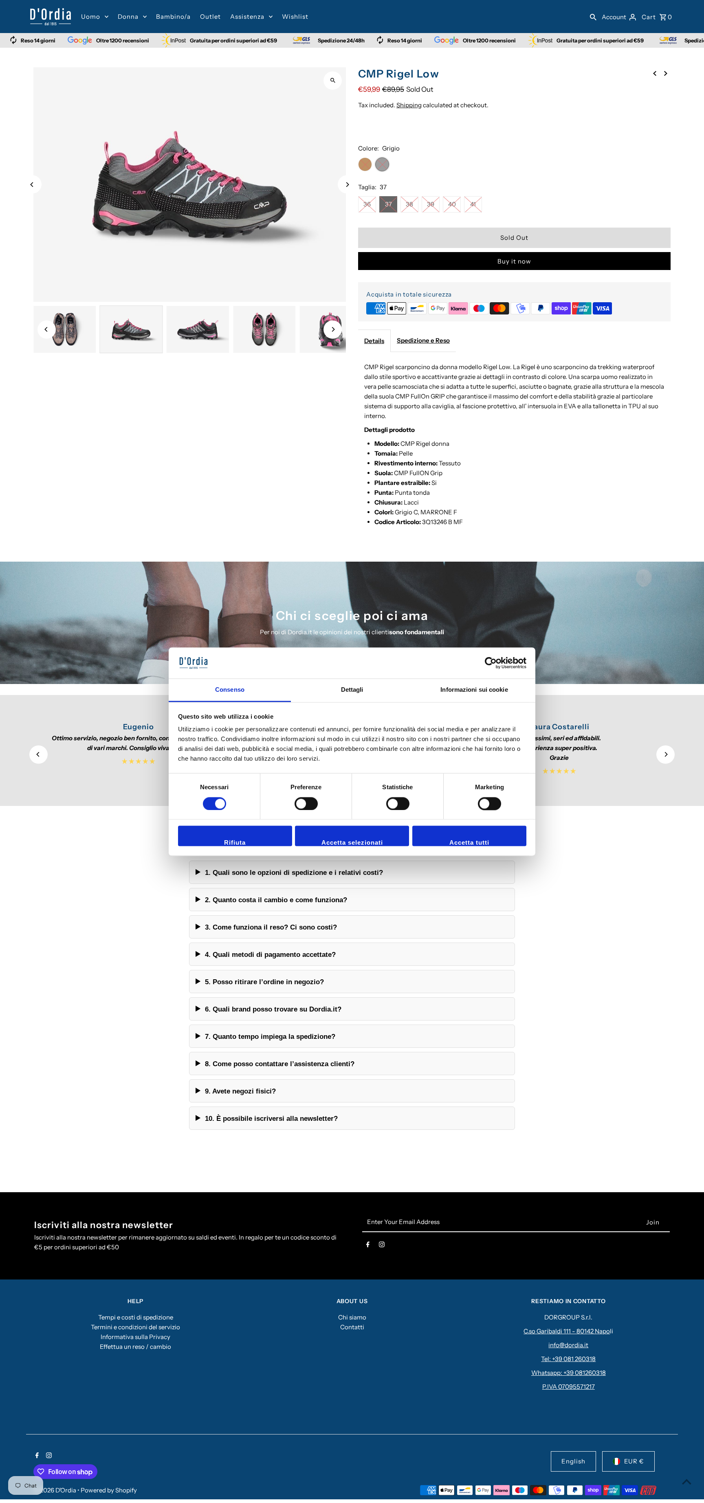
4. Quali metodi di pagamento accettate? (270, 954)
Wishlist (295, 16)
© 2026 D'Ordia (55, 1490)
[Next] (347, 184)
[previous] (655, 73)
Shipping (409, 105)
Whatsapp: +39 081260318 (568, 1373)
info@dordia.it (568, 1345)
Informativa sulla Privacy (135, 1337)
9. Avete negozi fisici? (240, 1091)
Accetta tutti (469, 842)
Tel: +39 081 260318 (568, 1359)
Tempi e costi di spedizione (135, 1317)
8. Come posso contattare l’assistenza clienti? (279, 1063)
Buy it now (514, 261)
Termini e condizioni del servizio (135, 1327)
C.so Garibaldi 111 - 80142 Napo (567, 1331)
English (573, 1461)
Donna (128, 16)
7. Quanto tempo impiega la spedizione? (270, 1036)
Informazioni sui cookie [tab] (474, 689)
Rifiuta (235, 842)
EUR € (634, 1461)
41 (473, 204)
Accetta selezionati (352, 842)
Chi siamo (352, 1317)
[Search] (593, 16)
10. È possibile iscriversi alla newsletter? (271, 1118)
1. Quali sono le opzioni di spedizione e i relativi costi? (294, 872)
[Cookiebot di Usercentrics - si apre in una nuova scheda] (490, 663)
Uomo (90, 16)
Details (374, 341)
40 (452, 204)
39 (430, 204)
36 (367, 204)
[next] (666, 73)
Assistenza (247, 16)
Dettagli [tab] (352, 689)
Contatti (352, 1327)
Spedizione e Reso (423, 340)
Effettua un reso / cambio (135, 1346)
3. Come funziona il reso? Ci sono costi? (271, 927)
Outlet (210, 16)
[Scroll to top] (687, 1481)
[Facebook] (368, 1246)
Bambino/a (173, 16)
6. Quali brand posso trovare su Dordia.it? (273, 1009)
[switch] (306, 803)
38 (409, 204)
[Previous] (32, 184)
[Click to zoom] (332, 80)
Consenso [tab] (229, 689)
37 (388, 204)
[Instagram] (382, 1246)
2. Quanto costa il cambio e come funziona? (276, 899)
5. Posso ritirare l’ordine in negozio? (264, 981)
